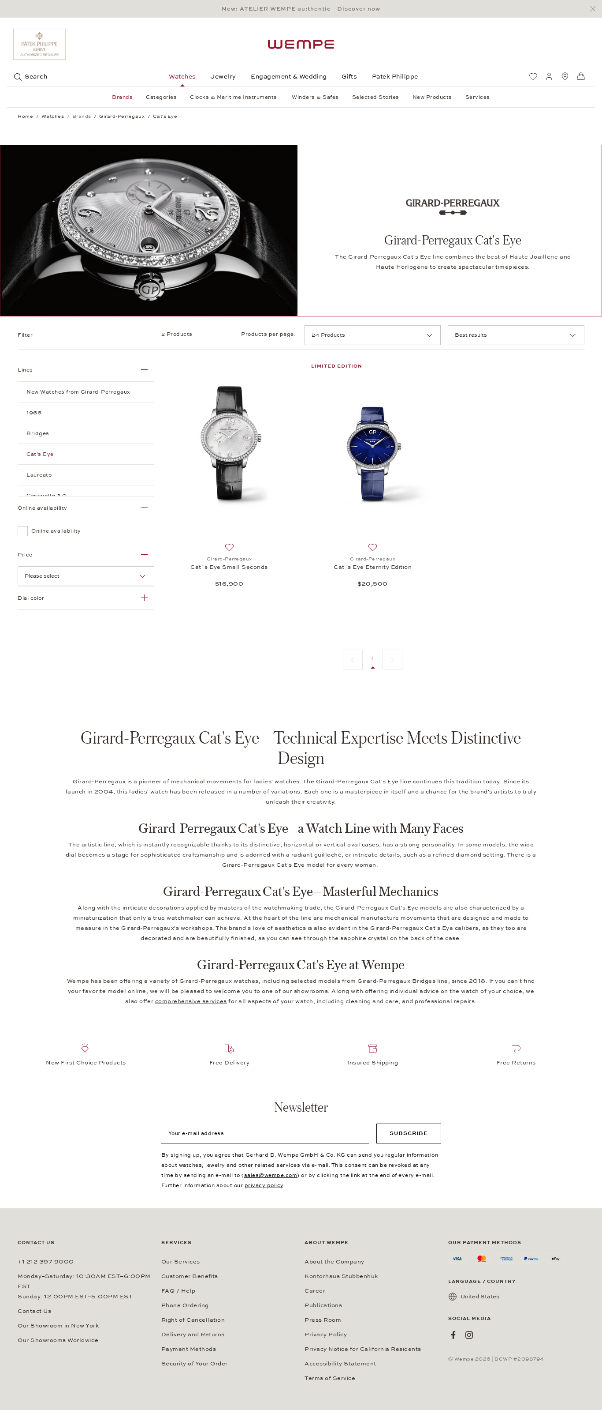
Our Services (180, 1261)
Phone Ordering (185, 1305)
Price (25, 555)
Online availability (42, 508)
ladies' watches (276, 781)
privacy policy (264, 1185)
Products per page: (269, 334)
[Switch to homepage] (301, 44)
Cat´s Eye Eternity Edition (373, 567)
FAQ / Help (178, 1290)
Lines (25, 370)
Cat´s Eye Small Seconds (229, 567)
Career (315, 1290)
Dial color (31, 598)
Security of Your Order (194, 1363)
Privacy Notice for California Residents (363, 1349)
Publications (323, 1305)
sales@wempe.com (270, 1175)
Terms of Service (330, 1378)
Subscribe (409, 1133)
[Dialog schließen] (595, 9)
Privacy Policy (326, 1334)
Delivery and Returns (193, 1334)
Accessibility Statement (340, 1363)
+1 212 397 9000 (46, 1261)
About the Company (334, 1261)
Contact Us (34, 1311)
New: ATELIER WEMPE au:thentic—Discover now (301, 8)
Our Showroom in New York (58, 1325)
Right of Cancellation (193, 1320)
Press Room (323, 1320)
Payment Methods (188, 1349)
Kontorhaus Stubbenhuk (341, 1276)
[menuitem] (533, 76)
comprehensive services (191, 1001)
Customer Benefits (189, 1276)
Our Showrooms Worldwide (58, 1340)
